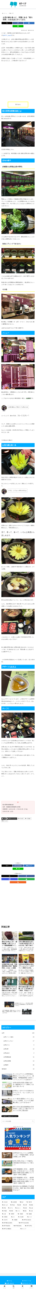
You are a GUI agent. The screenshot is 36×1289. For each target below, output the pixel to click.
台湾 (4, 818)
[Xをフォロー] (9, 876)
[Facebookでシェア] (18, 23)
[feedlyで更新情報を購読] (26, 879)
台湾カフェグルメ (12, 818)
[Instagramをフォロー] (9, 879)
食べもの (5, 820)
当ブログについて (27, 1283)
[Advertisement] (18, 81)
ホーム (10, 1280)
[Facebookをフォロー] (26, 876)
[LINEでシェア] (18, 26)
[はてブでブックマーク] (29, 23)
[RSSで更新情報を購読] (18, 882)
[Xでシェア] (7, 23)
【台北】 (22, 818)
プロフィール (27, 1280)
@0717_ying (6, 35)
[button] (32, 1121)
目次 (16, 104)
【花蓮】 (29, 818)
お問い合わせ (10, 1283)
